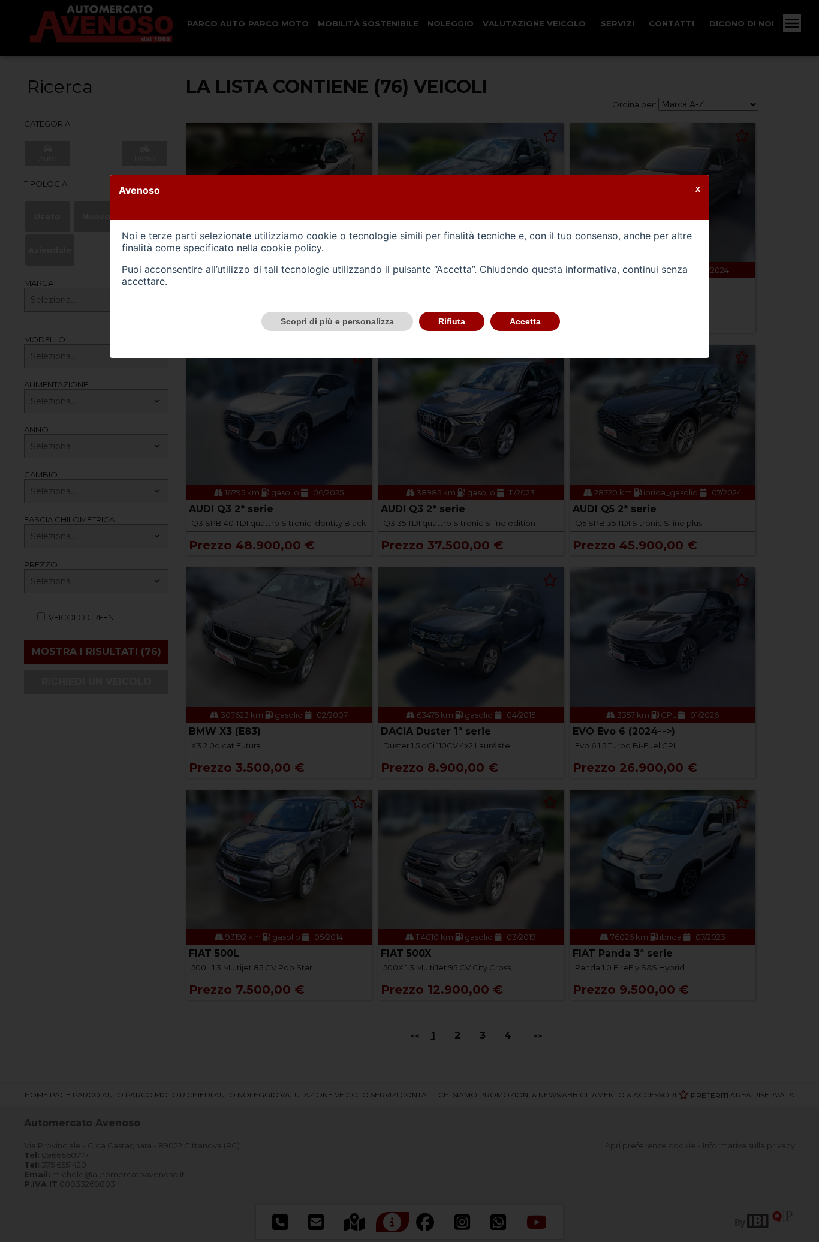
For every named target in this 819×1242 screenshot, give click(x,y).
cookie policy (291, 248)
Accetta (525, 321)
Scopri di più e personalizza (337, 321)
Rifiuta (451, 321)
